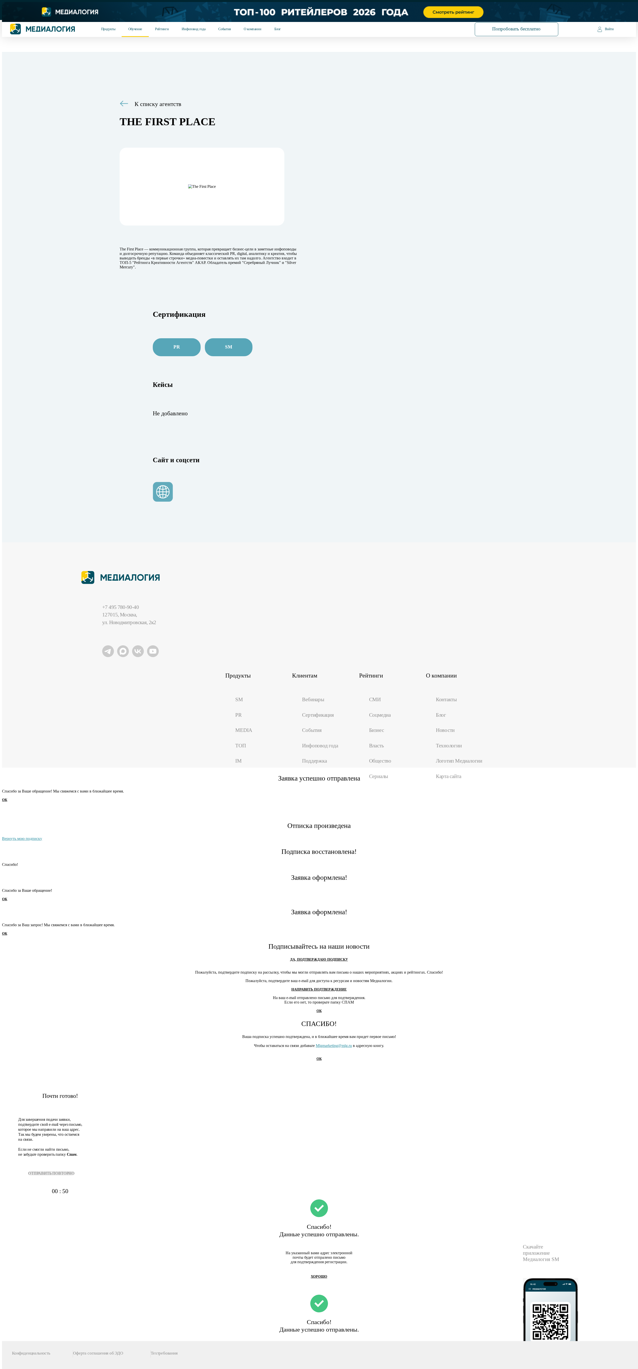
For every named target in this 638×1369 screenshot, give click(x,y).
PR (238, 715)
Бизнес (376, 730)
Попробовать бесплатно (516, 28)
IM (238, 761)
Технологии (449, 746)
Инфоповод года (193, 29)
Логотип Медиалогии (459, 761)
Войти (609, 29)
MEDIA (243, 730)
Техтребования (164, 1353)
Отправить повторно (51, 1173)
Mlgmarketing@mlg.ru (334, 1045)
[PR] (178, 340)
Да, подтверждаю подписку (319, 959)
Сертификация (318, 715)
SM (239, 699)
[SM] (230, 340)
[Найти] (450, 29)
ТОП (240, 746)
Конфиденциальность (31, 1353)
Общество (380, 761)
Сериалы (378, 776)
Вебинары (313, 699)
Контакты (446, 699)
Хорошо (319, 1276)
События (224, 29)
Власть (376, 746)
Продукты (108, 29)
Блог (277, 29)
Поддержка (314, 761)
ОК (4, 800)
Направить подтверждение (319, 989)
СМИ (375, 699)
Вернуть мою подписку (22, 838)
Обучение (135, 29)
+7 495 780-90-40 (120, 607)
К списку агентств (158, 104)
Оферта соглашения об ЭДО (98, 1353)
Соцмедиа (380, 715)
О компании (252, 29)
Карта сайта (448, 776)
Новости (445, 730)
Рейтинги (162, 29)
